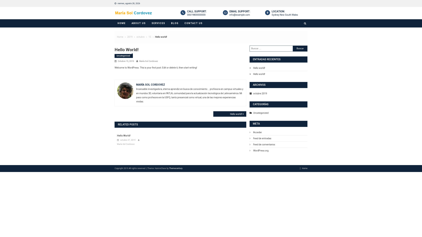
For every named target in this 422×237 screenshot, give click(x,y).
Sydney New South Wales (285, 14)
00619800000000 (196, 14)
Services (158, 23)
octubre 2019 (260, 93)
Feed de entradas (262, 138)
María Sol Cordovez (148, 61)
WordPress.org (261, 150)
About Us (139, 23)
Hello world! (236, 114)
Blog (175, 23)
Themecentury (175, 168)
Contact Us (193, 23)
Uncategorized (123, 56)
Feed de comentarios (264, 144)
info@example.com (239, 14)
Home (122, 23)
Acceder (257, 132)
